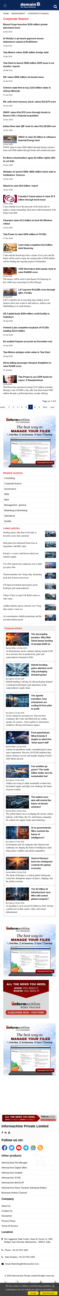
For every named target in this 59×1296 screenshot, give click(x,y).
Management (18, 14)
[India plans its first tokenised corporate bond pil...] (50, 545)
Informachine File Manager (15, 1163)
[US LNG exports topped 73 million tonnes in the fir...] (50, 566)
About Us (6, 1206)
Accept (33, 1293)
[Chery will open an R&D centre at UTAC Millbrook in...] (50, 598)
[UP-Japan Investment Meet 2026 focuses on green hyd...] (50, 587)
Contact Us (7, 1211)
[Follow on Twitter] (11, 1147)
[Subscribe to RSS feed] (40, 1147)
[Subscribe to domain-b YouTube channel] (19, 1147)
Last (52, 407)
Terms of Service (10, 1226)
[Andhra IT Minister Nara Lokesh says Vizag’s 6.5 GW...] (50, 608)
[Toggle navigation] (5, 5)
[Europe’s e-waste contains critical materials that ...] (50, 556)
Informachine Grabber (12, 1173)
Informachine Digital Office (14, 1167)
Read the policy (49, 1293)
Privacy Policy (8, 1221)
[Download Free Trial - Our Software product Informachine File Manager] (29, 441)
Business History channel (14, 1193)
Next (45, 407)
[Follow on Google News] (33, 1147)
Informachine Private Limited (25, 1276)
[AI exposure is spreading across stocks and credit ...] (50, 619)
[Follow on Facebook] (4, 1147)
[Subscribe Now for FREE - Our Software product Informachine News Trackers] (29, 999)
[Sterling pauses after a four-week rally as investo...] (50, 535)
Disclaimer (7, 1216)
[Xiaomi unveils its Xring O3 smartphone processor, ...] (50, 577)
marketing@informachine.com (25, 1264)
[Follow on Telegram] (26, 1147)
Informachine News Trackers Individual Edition (24, 1188)
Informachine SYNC (11, 1178)
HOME (6, 14)
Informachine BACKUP (13, 1183)
